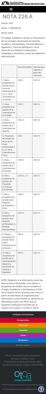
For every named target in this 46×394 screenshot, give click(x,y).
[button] (11, 9)
